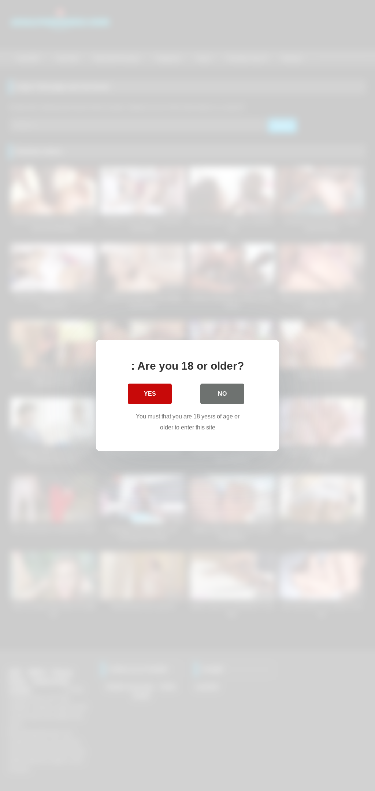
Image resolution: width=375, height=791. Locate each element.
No (222, 394)
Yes (150, 394)
